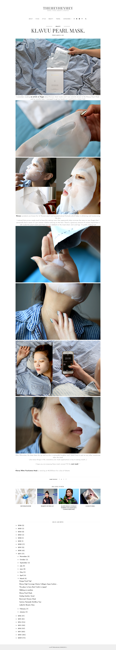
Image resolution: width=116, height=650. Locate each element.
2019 (20, 547)
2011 (19, 632)
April (21, 575)
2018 (20, 550)
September (24, 563)
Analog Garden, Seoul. (27, 596)
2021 (20, 541)
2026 (20, 525)
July (21, 566)
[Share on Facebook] (59, 479)
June (21, 569)
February (23, 609)
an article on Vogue (37, 97)
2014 (20, 622)
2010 (20, 635)
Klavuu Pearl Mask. (25, 593)
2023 (20, 535)
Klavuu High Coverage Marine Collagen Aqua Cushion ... (38, 584)
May (21, 572)
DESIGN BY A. (63, 647)
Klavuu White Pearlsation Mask (26, 471)
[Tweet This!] (61, 479)
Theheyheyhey (58, 8)
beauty (58, 26)
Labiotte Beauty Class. (27, 605)
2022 (20, 538)
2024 (20, 532)
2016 (20, 616)
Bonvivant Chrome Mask (27, 599)
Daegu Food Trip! (25, 581)
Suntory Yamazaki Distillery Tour (30, 602)
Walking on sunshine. (26, 590)
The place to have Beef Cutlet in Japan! (33, 587)
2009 (20, 638)
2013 (20, 625)
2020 (20, 544)
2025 (20, 528)
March (22, 578)
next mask (74, 464)
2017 (20, 554)
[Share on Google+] (63, 479)
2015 (20, 619)
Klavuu (18, 216)
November (23, 556)
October (23, 560)
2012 (20, 628)
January (22, 612)
